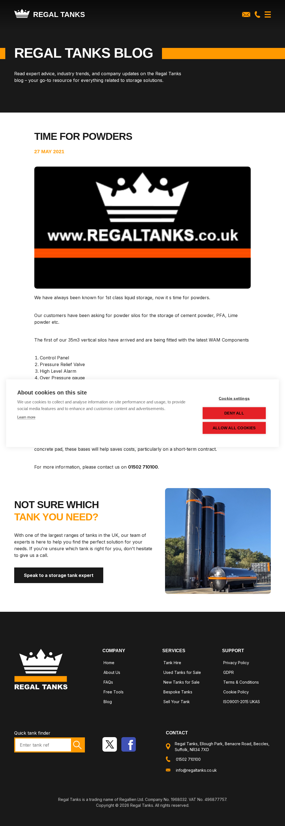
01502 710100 (188, 759)
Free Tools (114, 691)
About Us (112, 672)
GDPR (228, 672)
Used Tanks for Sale (182, 672)
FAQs (108, 682)
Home (109, 662)
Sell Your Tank (176, 701)
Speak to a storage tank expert (59, 575)
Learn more (26, 417)
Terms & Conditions (241, 682)
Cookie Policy (236, 691)
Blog (108, 701)
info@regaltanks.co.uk (196, 770)
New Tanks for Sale (181, 682)
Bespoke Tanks (177, 691)
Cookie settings (234, 398)
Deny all (234, 413)
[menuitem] (126, 663)
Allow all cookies (234, 428)
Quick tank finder (32, 733)
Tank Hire (172, 662)
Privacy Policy (236, 662)
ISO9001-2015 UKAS (241, 701)
